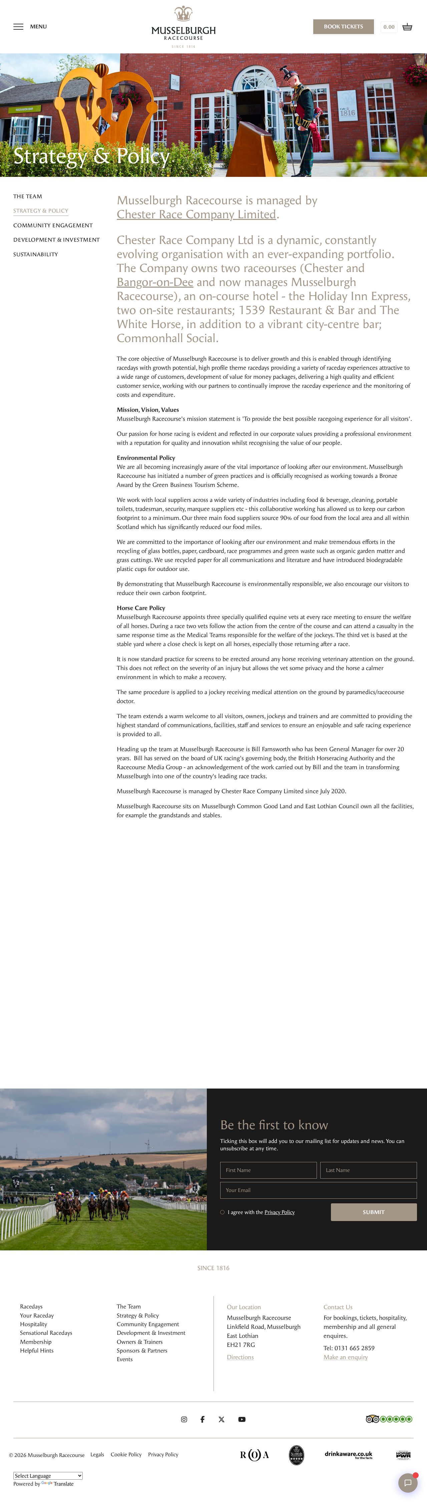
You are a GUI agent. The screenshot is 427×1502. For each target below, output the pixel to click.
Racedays (31, 1306)
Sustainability (35, 254)
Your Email (238, 1190)
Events (125, 1359)
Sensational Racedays (46, 1332)
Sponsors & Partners (142, 1350)
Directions (240, 1357)
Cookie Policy (126, 1454)
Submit (374, 1212)
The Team (27, 196)
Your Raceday (37, 1315)
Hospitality (33, 1324)
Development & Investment (56, 240)
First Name (238, 1170)
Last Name (338, 1170)
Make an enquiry (346, 1357)
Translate (64, 1484)
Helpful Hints (37, 1350)
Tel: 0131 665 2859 (349, 1348)
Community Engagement (53, 225)
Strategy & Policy (40, 211)
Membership (36, 1341)
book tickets (343, 26)
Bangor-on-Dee (155, 282)
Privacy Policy (280, 1212)
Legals (97, 1454)
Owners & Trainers (140, 1341)
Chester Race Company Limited (196, 214)
